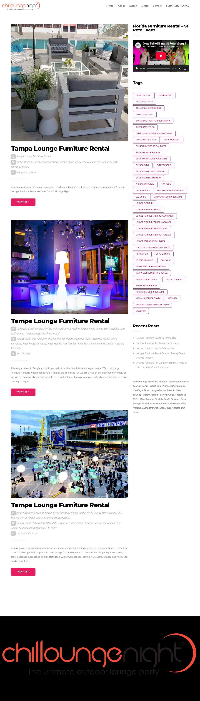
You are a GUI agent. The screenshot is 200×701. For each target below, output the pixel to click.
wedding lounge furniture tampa (152, 305)
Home (110, 5)
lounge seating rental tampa (150, 241)
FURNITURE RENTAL (177, 5)
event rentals (67, 161)
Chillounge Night (144, 102)
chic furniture (39, 338)
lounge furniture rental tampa (152, 229)
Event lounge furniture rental (151, 159)
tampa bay (166, 260)
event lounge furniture (47, 161)
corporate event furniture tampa (153, 121)
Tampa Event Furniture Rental (151, 266)
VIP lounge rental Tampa (148, 298)
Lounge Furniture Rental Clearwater (154, 216)
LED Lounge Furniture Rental (168, 197)
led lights (141, 197)
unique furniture (174, 279)
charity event (24, 338)
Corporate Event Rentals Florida (34, 328)
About (121, 5)
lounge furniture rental (148, 209)
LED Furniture (143, 190)
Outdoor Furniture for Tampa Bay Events (157, 343)
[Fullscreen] (185, 68)
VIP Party (16, 348)
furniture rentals (145, 184)
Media (144, 5)
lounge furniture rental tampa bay (153, 235)
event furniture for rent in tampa (70, 328)
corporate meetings (146, 140)
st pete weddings (144, 260)
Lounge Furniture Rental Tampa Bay (155, 348)
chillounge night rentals (60, 338)
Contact (157, 5)
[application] (161, 56)
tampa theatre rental (147, 279)
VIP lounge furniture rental (150, 292)
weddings (140, 311)
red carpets (142, 254)
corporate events (25, 161)
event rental (142, 165)
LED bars (166, 184)
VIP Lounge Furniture (146, 286)
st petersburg (163, 254)
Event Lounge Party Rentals (103, 328)
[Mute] (180, 68)
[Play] (136, 68)
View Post (23, 202)
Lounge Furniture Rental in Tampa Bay (156, 338)
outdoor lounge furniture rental (153, 248)
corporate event (82, 338)
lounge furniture (145, 203)
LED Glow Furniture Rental (170, 190)
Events (133, 5)
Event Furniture (85, 523)
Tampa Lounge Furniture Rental (34, 156)
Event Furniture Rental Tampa (69, 512)
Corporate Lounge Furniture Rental (154, 133)
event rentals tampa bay (88, 161)
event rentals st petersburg (150, 171)
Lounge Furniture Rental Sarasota (153, 222)
